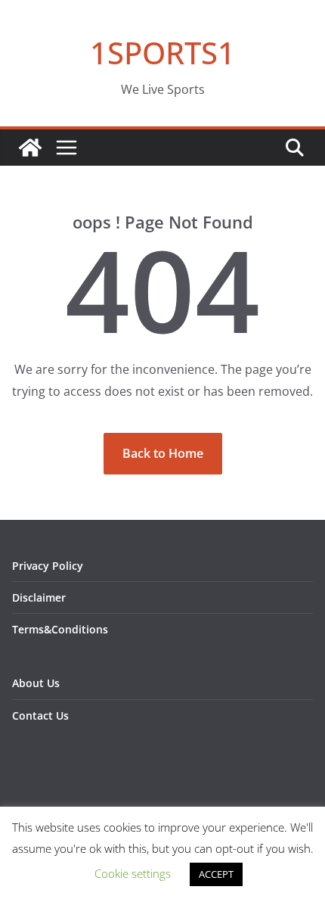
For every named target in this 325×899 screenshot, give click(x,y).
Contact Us (40, 715)
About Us (36, 683)
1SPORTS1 (162, 52)
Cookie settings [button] (132, 873)
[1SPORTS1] (30, 147)
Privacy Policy (47, 565)
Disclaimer (39, 597)
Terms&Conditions (60, 629)
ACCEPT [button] (216, 874)
